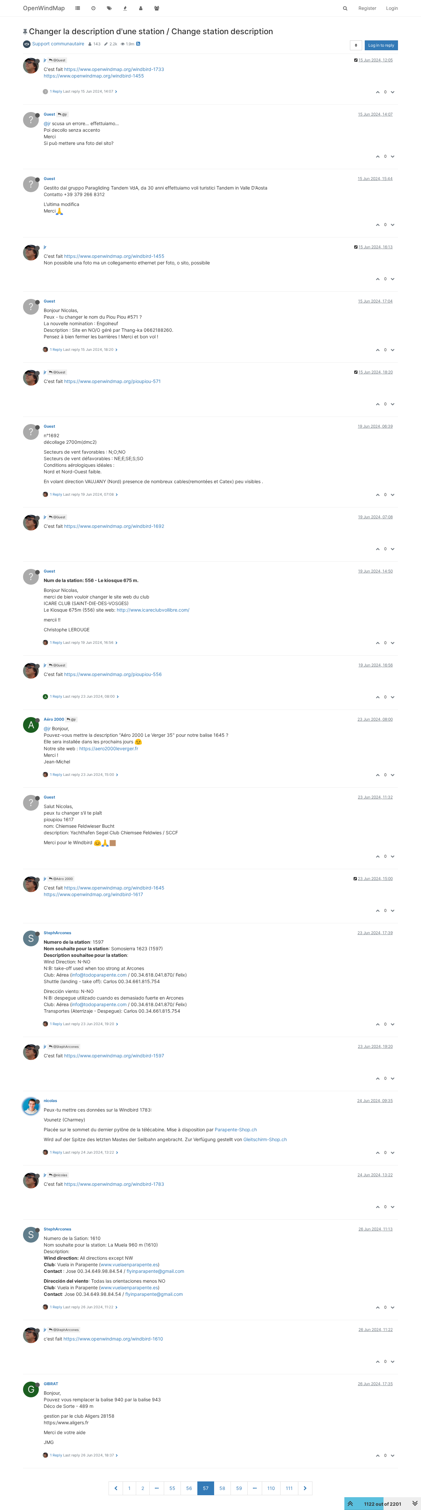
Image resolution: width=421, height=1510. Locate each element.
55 (172, 1488)
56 (189, 1488)
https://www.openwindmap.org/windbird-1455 (94, 76)
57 (206, 1488)
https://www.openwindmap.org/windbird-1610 (113, 1338)
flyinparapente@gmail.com (155, 1271)
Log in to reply (381, 45)
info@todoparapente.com (99, 975)
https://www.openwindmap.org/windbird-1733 (114, 69)
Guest (49, 114)
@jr (64, 114)
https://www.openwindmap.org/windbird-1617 (93, 894)
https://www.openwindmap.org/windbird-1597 (114, 1055)
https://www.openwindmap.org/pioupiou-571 (112, 381)
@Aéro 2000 (62, 879)
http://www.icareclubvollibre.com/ (153, 610)
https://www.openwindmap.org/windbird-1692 (114, 526)
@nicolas (59, 1175)
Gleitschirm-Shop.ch (265, 1139)
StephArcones (57, 932)
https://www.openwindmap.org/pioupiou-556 (113, 674)
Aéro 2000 (54, 719)
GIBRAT (51, 1383)
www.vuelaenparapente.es (129, 1264)
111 (289, 1488)
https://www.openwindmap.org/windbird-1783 (114, 1184)
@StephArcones (65, 1046)
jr (45, 59)
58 (222, 1488)
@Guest (58, 60)
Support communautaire (58, 43)
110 (271, 1488)
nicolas (50, 1100)
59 (239, 1488)
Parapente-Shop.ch (236, 1129)
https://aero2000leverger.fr (108, 748)
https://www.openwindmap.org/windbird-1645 (114, 887)
